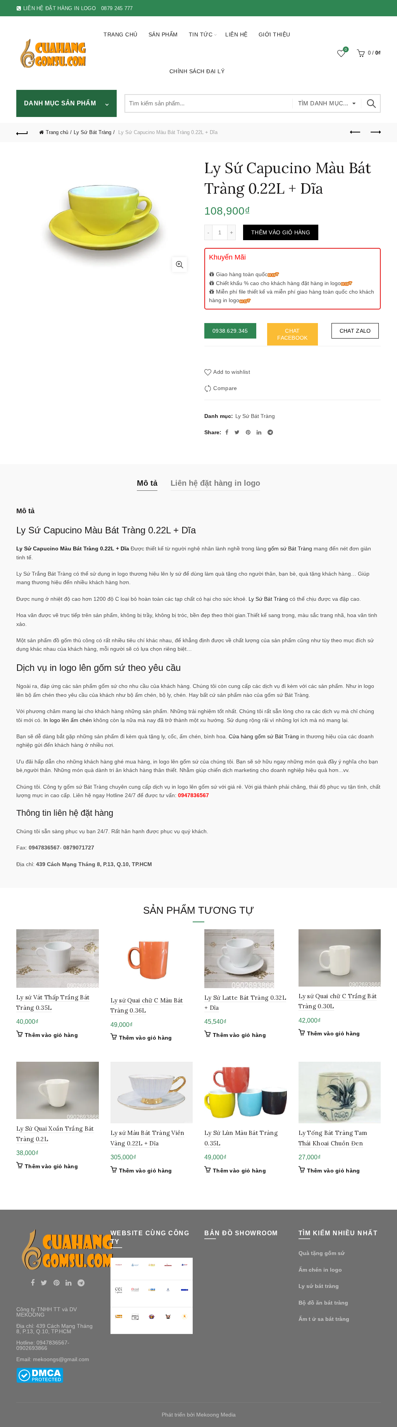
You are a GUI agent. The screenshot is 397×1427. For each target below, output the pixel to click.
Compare (225, 388)
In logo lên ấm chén (67, 720)
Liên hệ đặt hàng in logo (215, 483)
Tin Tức (201, 34)
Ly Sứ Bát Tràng (92, 132)
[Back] (22, 132)
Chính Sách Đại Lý (197, 71)
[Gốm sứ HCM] (151, 1289)
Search (371, 103)
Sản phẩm (163, 34)
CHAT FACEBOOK (292, 334)
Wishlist (346, 50)
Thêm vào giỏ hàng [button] (51, 1035)
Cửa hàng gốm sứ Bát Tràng (264, 736)
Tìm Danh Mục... (323, 103)
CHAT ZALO (355, 331)
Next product (375, 132)
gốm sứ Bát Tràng (290, 548)
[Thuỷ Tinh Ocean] (135, 1289)
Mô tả (147, 483)
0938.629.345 (230, 331)
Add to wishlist (231, 372)
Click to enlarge (179, 264)
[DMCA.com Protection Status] (39, 1375)
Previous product (355, 132)
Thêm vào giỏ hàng (280, 232)
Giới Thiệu (274, 34)
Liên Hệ (236, 34)
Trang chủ (121, 34)
